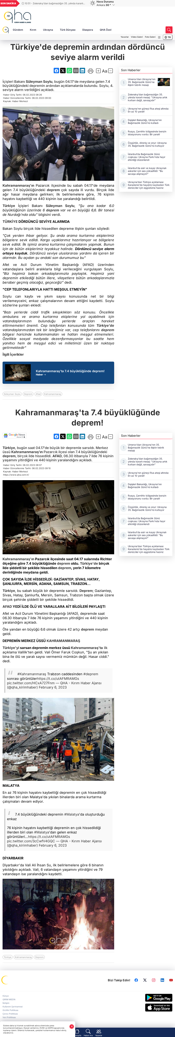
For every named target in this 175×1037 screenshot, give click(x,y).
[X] (145, 980)
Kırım (33, 29)
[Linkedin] (162, 980)
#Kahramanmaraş (31, 674)
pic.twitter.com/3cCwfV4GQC (31, 841)
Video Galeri (137, 37)
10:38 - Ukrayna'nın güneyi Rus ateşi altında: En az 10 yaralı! (53, 3)
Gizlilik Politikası (10, 1010)
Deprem (28, 394)
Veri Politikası (9, 1017)
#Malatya (71, 814)
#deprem (90, 674)
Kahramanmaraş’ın (27, 452)
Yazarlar (125, 37)
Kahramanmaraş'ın (18, 185)
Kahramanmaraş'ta (87, 648)
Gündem (18, 29)
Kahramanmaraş (52, 394)
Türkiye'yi (11, 648)
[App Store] (153, 1007)
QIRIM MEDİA (9, 999)
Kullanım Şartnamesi (13, 1006)
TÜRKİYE (10, 222)
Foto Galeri (150, 37)
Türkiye (9, 206)
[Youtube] (171, 980)
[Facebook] (136, 980)
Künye (6, 996)
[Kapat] (72, 1026)
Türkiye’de (105, 325)
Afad (38, 394)
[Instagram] (153, 980)
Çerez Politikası (10, 1013)
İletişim (6, 1003)
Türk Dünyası (68, 29)
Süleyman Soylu (39, 82)
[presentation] (82, 3)
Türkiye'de (89, 563)
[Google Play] (153, 998)
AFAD (57, 456)
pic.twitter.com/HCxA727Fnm (31, 683)
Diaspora (87, 29)
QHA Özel (105, 29)
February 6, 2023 (53, 687)
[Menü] (159, 37)
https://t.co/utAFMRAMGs (58, 679)
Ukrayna (48, 29)
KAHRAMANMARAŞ (63, 641)
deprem (53, 190)
